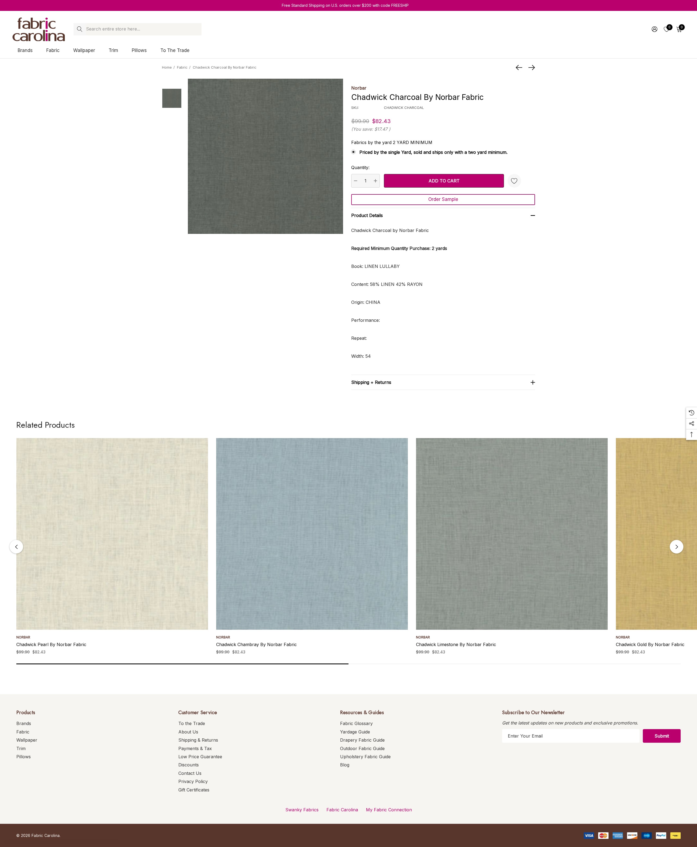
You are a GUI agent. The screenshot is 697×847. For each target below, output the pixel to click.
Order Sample (443, 199)
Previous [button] (16, 547)
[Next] (530, 67)
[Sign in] (654, 29)
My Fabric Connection (389, 809)
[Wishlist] (514, 181)
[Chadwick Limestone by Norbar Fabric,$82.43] (512, 534)
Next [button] (676, 547)
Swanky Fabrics (302, 809)
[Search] (80, 29)
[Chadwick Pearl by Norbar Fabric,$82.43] (112, 534)
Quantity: (360, 167)
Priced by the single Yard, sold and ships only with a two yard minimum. (433, 152)
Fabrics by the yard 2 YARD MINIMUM (391, 142)
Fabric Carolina (342, 809)
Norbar (358, 88)
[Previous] (520, 67)
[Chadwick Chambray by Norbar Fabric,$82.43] (312, 534)
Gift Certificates (193, 790)
